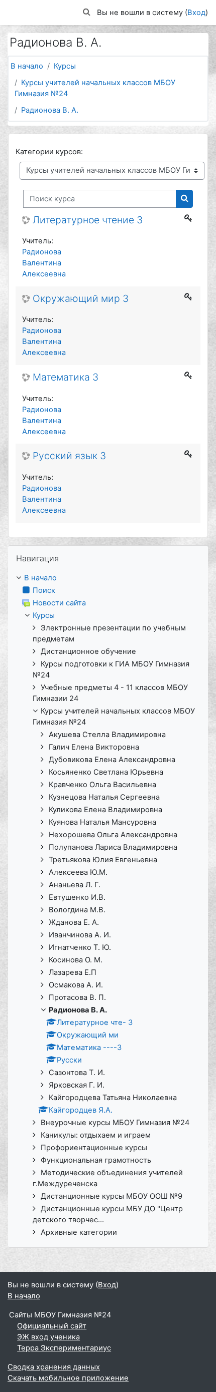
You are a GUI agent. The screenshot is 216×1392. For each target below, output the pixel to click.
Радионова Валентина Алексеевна (44, 262)
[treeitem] (108, 905)
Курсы (65, 66)
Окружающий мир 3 (81, 298)
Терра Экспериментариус (64, 1347)
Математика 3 (65, 377)
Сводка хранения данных (54, 1366)
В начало (27, 66)
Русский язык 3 (69, 456)
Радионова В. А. (49, 110)
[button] (86, 13)
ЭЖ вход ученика (48, 1336)
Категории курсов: (49, 151)
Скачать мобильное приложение (68, 1377)
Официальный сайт (51, 1325)
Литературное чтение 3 (88, 220)
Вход (196, 12)
